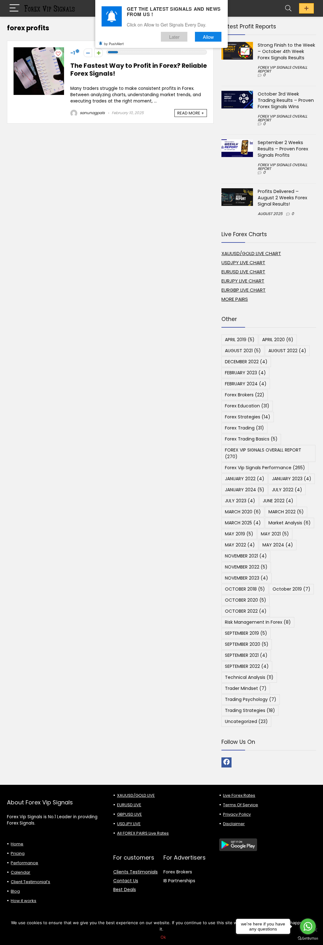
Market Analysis (289, 523)
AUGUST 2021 (243, 350)
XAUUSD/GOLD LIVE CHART (251, 253)
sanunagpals (92, 112)
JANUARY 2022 (244, 478)
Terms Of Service (240, 805)
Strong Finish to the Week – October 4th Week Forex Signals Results (286, 51)
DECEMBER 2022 (246, 362)
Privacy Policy (237, 814)
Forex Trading (244, 428)
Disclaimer (234, 824)
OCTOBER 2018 (245, 589)
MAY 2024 (277, 545)
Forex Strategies (247, 417)
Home (17, 844)
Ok (163, 937)
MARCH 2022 (286, 512)
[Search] (288, 8)
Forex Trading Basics (251, 439)
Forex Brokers (244, 395)
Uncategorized (246, 721)
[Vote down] (88, 53)
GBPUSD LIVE (129, 814)
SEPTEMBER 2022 (247, 666)
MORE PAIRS (234, 299)
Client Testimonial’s (30, 882)
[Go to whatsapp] (308, 926)
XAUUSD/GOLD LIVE (136, 795)
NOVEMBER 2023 (246, 578)
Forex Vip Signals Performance (265, 467)
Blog (15, 891)
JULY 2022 (287, 490)
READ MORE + (190, 113)
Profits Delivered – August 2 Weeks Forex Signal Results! (282, 197)
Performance (24, 863)
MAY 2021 (275, 534)
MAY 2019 (239, 534)
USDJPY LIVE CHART (243, 262)
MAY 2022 (240, 545)
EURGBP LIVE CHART (243, 290)
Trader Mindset (246, 688)
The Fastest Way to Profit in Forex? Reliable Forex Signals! (138, 69)
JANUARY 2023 (291, 478)
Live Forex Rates (239, 795)
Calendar (20, 872)
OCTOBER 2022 (246, 611)
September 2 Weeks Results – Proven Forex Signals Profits (283, 148)
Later (174, 36)
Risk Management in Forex (258, 622)
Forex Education (247, 406)
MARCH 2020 (243, 512)
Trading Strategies (250, 710)
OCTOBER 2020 (245, 600)
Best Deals (124, 889)
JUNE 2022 (278, 501)
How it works (23, 901)
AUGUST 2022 (287, 350)
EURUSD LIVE (129, 805)
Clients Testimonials (135, 872)
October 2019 (291, 589)
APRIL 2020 (277, 339)
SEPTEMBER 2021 (246, 655)
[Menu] (14, 8)
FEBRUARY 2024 (246, 384)
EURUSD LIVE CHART (243, 271)
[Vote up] (98, 53)
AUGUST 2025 (270, 213)
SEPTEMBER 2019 (246, 633)
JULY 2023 (240, 501)
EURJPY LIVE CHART (242, 280)
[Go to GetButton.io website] (308, 938)
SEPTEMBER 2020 (246, 644)
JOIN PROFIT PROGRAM (306, 8)
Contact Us (125, 881)
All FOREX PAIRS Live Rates (143, 833)
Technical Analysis (249, 677)
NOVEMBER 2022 (246, 567)
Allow (208, 36)
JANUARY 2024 (244, 490)
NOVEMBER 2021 (246, 556)
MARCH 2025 (243, 523)
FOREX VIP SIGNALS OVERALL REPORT (282, 69)
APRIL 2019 (240, 339)
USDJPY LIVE (129, 824)
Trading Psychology (250, 699)
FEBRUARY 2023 (245, 373)
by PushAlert (114, 43)
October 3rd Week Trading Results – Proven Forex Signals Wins (286, 100)
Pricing (18, 853)
